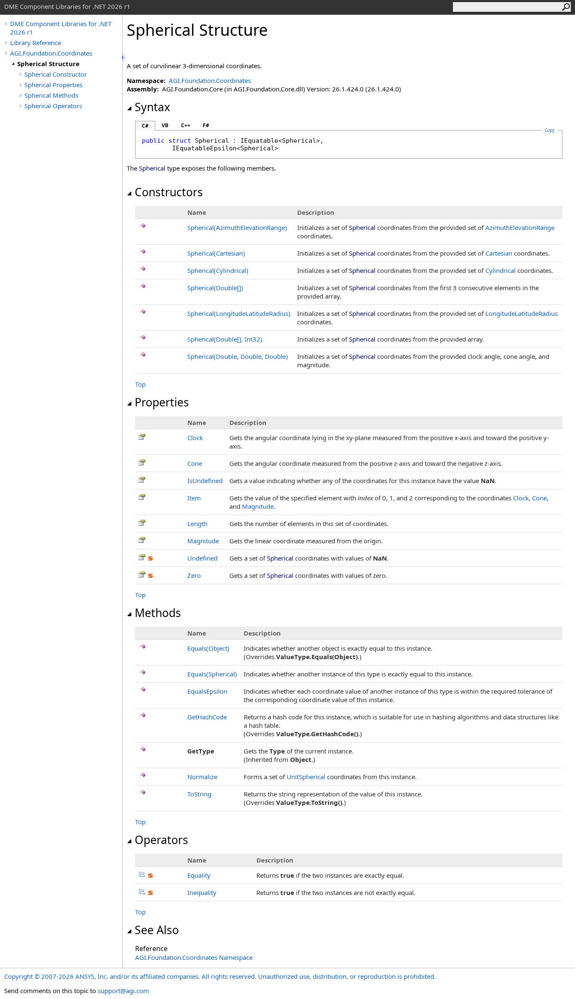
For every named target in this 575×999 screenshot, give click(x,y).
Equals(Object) (208, 648)
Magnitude (258, 506)
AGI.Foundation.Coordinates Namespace (194, 957)
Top (140, 384)
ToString (199, 794)
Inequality (201, 892)
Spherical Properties (53, 84)
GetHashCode (207, 717)
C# (145, 125)
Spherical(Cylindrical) (217, 270)
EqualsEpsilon (207, 691)
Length (197, 523)
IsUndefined (205, 480)
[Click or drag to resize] (124, 57)
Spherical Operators (53, 106)
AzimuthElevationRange (519, 227)
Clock (195, 437)
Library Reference (35, 42)
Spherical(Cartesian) (216, 253)
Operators (161, 839)
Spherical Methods (51, 95)
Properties (162, 402)
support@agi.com (123, 990)
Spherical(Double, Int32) (224, 339)
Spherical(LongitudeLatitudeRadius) (238, 313)
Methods (158, 612)
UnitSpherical (306, 776)
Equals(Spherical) (212, 674)
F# (206, 125)
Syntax (152, 107)
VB (165, 125)
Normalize (202, 776)
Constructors (169, 192)
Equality (198, 875)
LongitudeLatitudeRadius (521, 313)
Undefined (202, 558)
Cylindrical (500, 270)
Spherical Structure (48, 63)
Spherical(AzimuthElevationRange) (237, 227)
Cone (194, 463)
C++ (185, 125)
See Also (157, 930)
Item (194, 498)
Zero (194, 575)
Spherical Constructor (55, 74)
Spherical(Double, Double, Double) (237, 356)
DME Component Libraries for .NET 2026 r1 (61, 27)
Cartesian (498, 253)
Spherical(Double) (215, 287)
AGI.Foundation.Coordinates (51, 53)
